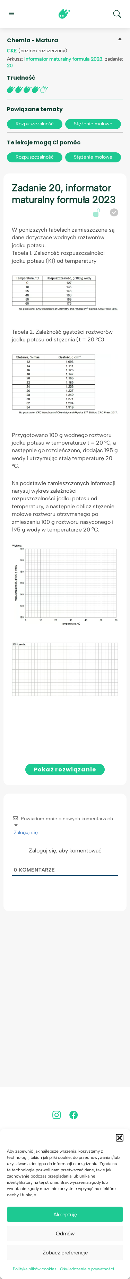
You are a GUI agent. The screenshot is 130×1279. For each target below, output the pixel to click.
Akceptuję (65, 1214)
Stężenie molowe (93, 124)
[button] (119, 1137)
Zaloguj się (25, 832)
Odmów (65, 1234)
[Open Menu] (11, 13)
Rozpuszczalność (35, 124)
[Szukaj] (117, 14)
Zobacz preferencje (65, 1253)
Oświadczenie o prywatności (87, 1269)
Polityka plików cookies (35, 1269)
